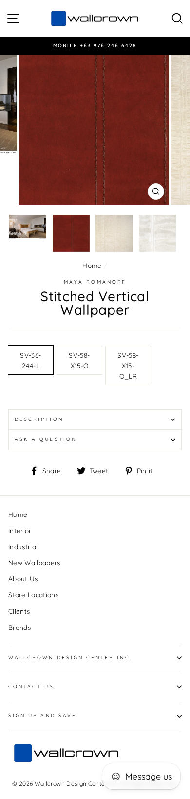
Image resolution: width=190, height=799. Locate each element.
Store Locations (33, 594)
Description (39, 419)
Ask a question (45, 439)
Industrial (23, 546)
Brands (19, 627)
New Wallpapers (34, 562)
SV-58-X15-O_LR (127, 365)
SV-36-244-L (30, 360)
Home (91, 265)
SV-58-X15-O (79, 360)
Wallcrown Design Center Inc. (70, 657)
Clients (19, 611)
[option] (95, 46)
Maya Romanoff (95, 282)
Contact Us (31, 687)
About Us (23, 578)
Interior (20, 530)
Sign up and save (42, 715)
